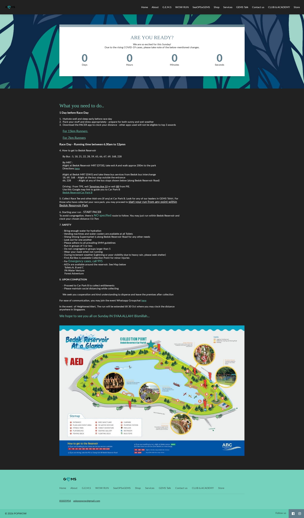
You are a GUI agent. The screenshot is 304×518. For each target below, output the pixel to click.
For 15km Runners (75, 131)
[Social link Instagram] (299, 513)
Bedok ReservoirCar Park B (77, 192)
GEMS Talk (242, 7)
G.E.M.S (166, 7)
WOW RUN (182, 7)
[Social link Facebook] (293, 513)
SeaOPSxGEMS (201, 7)
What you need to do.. (81, 105)
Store (297, 7)
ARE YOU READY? (152, 37)
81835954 (65, 501)
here (143, 300)
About (155, 7)
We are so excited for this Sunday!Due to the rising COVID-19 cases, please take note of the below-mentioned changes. (152, 46)
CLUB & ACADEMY (279, 7)
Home (144, 7)
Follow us (281, 513)
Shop (216, 7)
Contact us (258, 7)
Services (227, 7)
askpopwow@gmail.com (86, 501)
